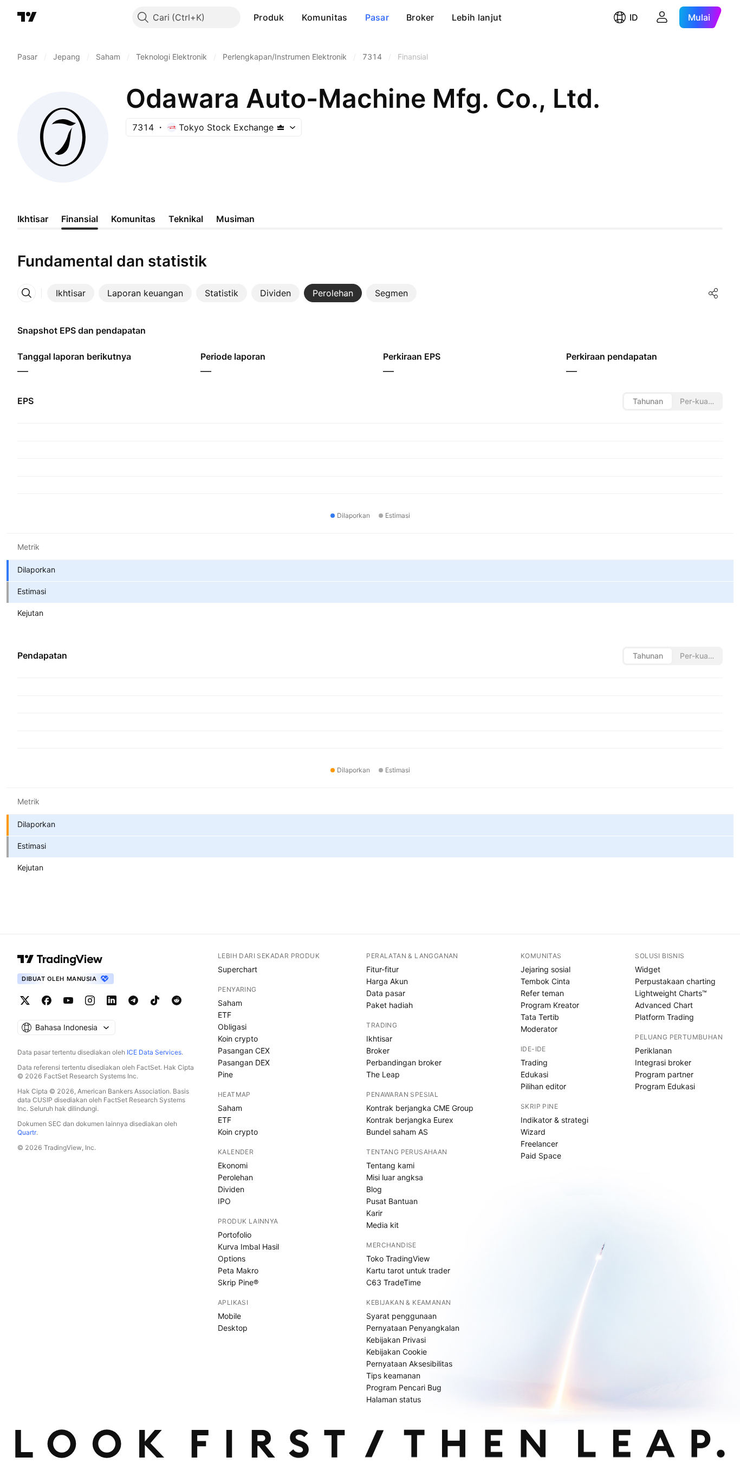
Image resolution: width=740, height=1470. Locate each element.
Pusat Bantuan (392, 1201)
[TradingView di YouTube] (68, 1000)
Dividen (231, 1189)
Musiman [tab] (235, 218)
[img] (280, 127)
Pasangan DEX (244, 1062)
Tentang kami (390, 1165)
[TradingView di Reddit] (176, 1000)
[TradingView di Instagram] (90, 1000)
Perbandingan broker (404, 1062)
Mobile (229, 1316)
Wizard (533, 1131)
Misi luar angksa (394, 1177)
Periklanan (653, 1050)
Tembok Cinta (545, 981)
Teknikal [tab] (185, 218)
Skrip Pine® (238, 1282)
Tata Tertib (540, 1017)
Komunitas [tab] (133, 218)
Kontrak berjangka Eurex (409, 1119)
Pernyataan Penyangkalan (412, 1327)
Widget (647, 969)
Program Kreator (550, 1005)
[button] (292, 17)
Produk (269, 17)
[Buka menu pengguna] (662, 17)
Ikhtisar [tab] (32, 218)
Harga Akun (387, 981)
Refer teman (542, 993)
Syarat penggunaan (401, 1316)
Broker (420, 17)
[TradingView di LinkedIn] (111, 1000)
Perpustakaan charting (675, 981)
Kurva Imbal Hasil (248, 1246)
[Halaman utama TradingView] (27, 17)
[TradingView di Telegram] (133, 1000)
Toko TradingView (398, 1258)
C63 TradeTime (393, 1282)
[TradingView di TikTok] (155, 1000)
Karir (374, 1213)
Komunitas (325, 17)
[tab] (70, 293)
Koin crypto (238, 1038)
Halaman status (393, 1399)
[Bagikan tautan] (713, 293)
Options (231, 1258)
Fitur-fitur (382, 969)
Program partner (664, 1074)
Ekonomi (233, 1165)
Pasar (377, 17)
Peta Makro (238, 1270)
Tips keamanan (393, 1375)
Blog (374, 1189)
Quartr (26, 1132)
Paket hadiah (389, 1005)
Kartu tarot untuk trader (408, 1270)
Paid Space (541, 1155)
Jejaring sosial (545, 969)
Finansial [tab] (79, 218)
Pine (225, 1074)
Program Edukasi (665, 1086)
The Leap (383, 1074)
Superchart (237, 969)
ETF (224, 1014)
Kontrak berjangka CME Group (419, 1108)
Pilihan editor (543, 1086)
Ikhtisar (379, 1038)
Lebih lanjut (477, 17)
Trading (534, 1062)
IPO (224, 1201)
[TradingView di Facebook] (46, 1000)
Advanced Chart (664, 1005)
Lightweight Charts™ (671, 993)
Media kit (382, 1225)
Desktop (233, 1327)
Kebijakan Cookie (396, 1351)
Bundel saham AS (397, 1131)
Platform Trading (664, 1017)
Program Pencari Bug (404, 1387)
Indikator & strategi (554, 1119)
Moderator (539, 1028)
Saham (230, 1002)
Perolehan (235, 1177)
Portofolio (234, 1234)
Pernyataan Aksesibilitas (409, 1363)
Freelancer (539, 1143)
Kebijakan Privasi (396, 1339)
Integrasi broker (663, 1062)
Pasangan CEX (244, 1050)
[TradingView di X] (25, 1000)
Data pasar (385, 993)
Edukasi (534, 1074)
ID (633, 17)
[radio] (648, 401)
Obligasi (232, 1026)
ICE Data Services (154, 1052)
